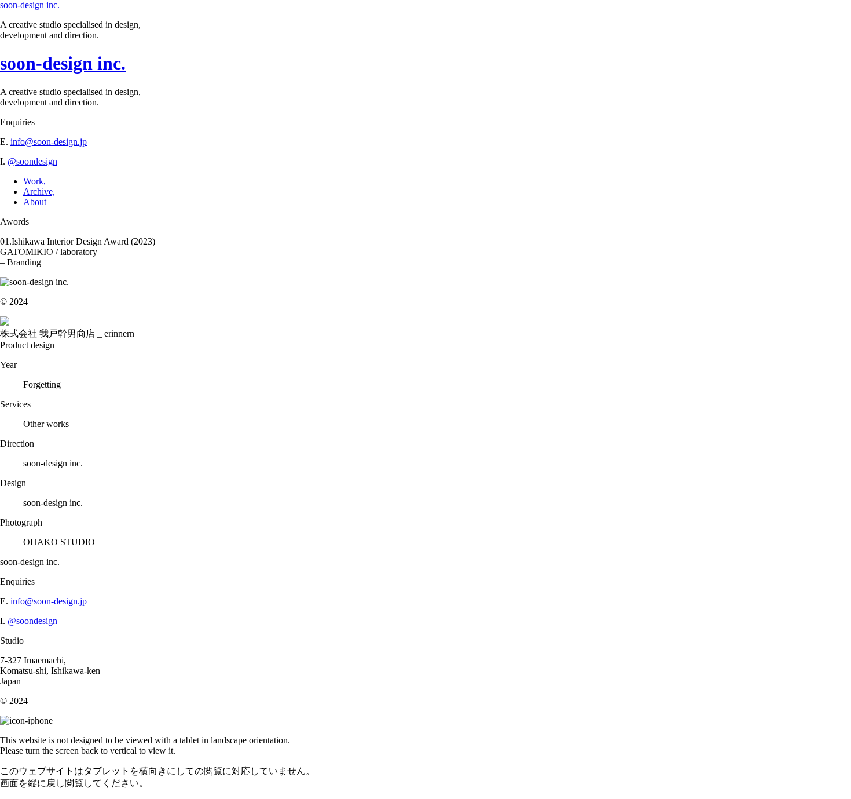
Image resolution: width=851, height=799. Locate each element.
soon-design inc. (30, 5)
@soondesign (32, 161)
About (34, 202)
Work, (34, 181)
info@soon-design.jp (48, 142)
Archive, (39, 191)
